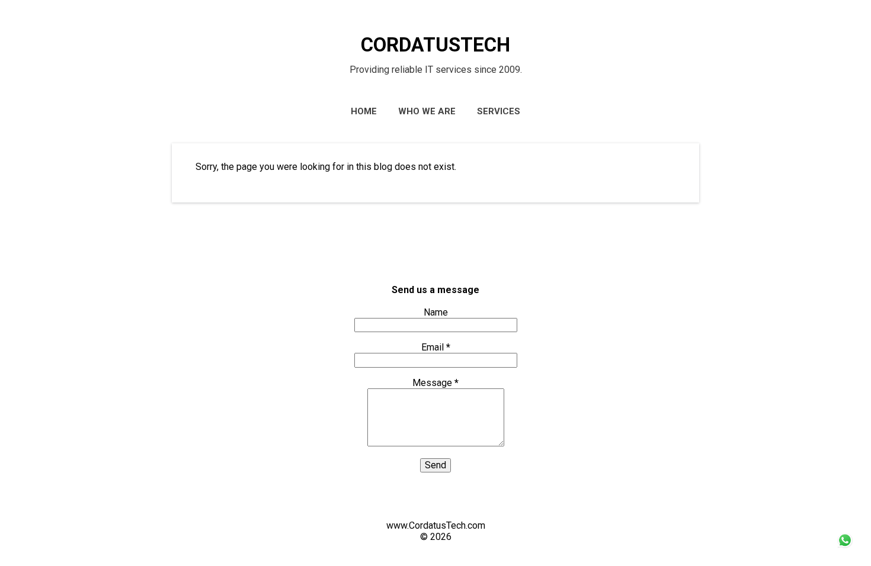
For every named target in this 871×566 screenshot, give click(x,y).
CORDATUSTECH (435, 44)
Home (364, 111)
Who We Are (427, 111)
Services (498, 111)
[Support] (844, 548)
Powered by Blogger (435, 503)
